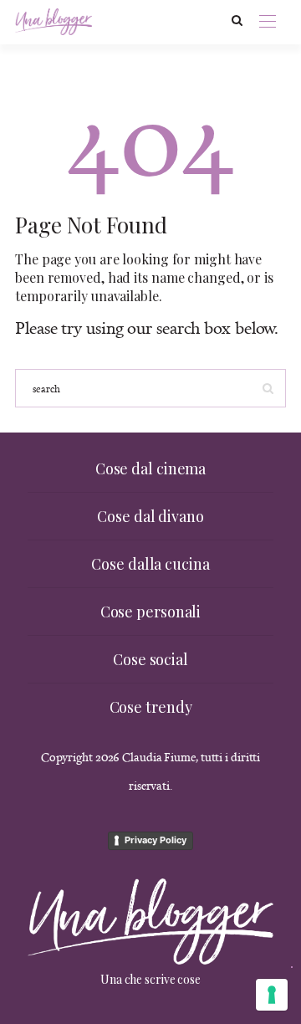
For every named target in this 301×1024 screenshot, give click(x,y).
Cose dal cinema (151, 468)
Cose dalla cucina (150, 564)
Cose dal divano (150, 516)
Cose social (150, 659)
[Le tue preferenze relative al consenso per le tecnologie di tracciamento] (272, 995)
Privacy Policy (155, 840)
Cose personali (151, 612)
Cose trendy (151, 707)
